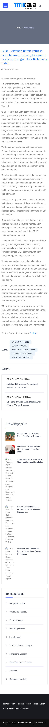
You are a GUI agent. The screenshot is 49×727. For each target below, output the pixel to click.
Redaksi (20, 704)
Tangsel (13, 670)
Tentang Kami (9, 704)
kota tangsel (15, 637)
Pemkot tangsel (16, 620)
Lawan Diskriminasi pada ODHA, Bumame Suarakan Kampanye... (28, 509)
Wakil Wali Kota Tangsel (21, 645)
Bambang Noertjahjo (18, 679)
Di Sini (33, 333)
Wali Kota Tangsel (20, 342)
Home (18, 27)
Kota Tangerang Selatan (20, 662)
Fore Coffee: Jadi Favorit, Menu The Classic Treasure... (29, 434)
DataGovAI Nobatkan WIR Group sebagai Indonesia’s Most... (28, 449)
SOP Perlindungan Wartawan (16, 708)
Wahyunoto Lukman (21, 357)
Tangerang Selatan (18, 653)
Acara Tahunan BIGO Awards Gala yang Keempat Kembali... (30, 460)
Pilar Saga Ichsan (17, 628)
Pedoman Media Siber (35, 704)
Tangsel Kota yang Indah (23, 350)
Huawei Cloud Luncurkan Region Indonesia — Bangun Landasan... (29, 551)
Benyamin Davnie (19, 346)
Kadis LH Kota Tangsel (22, 353)
